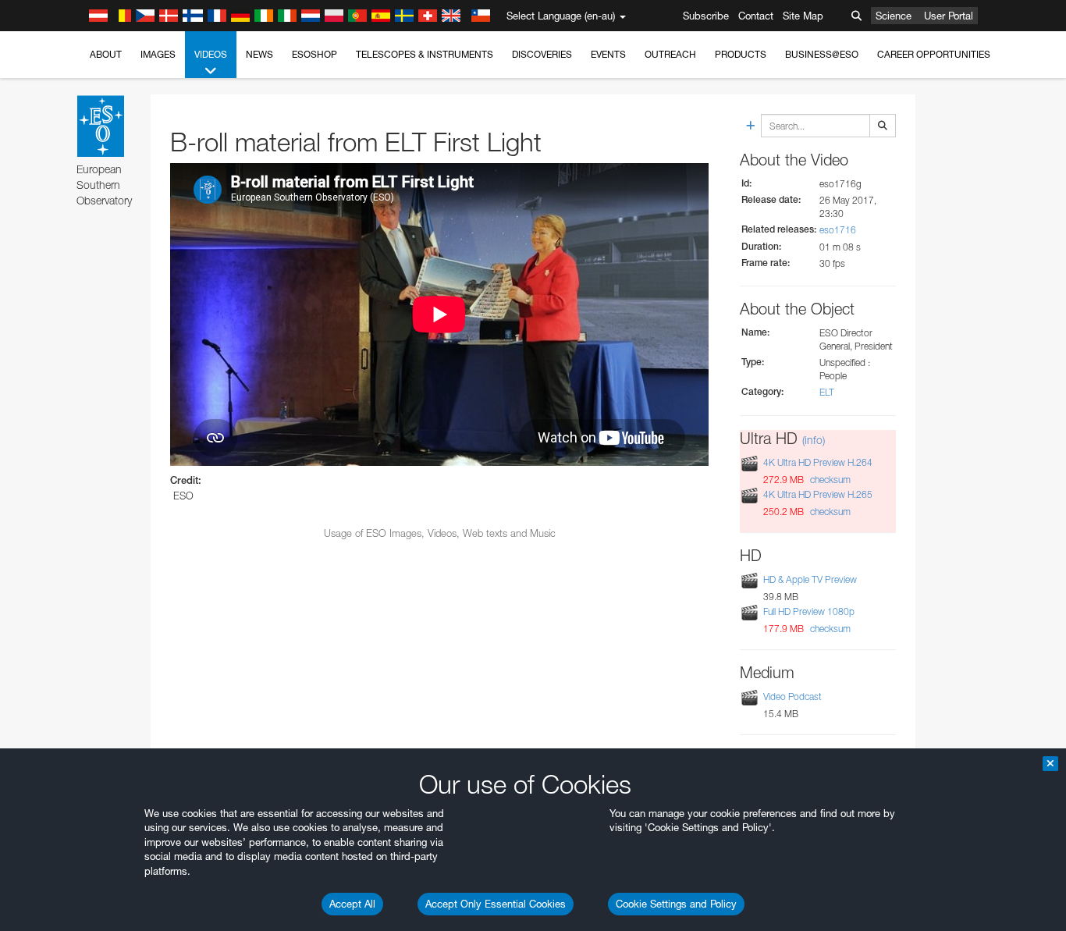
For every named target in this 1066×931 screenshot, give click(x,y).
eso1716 (837, 230)
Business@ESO (821, 54)
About (106, 54)
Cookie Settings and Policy (676, 903)
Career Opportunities (933, 54)
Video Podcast (792, 696)
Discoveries (542, 54)
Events (608, 54)
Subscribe (706, 15)
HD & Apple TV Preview (810, 579)
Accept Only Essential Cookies (495, 903)
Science (893, 15)
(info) (813, 439)
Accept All (352, 903)
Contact (755, 15)
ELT (826, 392)
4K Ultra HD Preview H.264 (817, 462)
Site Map (803, 15)
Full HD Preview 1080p (809, 611)
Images (158, 54)
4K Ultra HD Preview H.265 (817, 494)
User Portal (948, 15)
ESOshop (314, 54)
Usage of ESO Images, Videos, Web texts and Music (440, 533)
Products (740, 54)
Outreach (670, 54)
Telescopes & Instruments (424, 54)
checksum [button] (829, 479)
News (259, 54)
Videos (210, 54)
